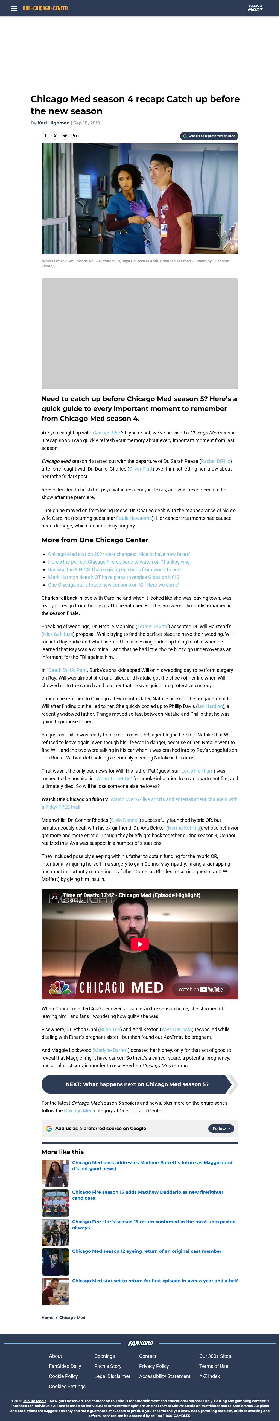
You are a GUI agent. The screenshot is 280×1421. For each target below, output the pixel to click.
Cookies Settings (67, 1386)
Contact (147, 1356)
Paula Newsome (134, 518)
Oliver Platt (141, 469)
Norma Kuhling (184, 828)
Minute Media (34, 1401)
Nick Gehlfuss (58, 634)
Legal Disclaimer (112, 1376)
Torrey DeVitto (152, 626)
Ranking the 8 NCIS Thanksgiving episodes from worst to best (115, 569)
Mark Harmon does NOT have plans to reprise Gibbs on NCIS (113, 577)
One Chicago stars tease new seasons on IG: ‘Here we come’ (113, 585)
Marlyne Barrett (111, 1050)
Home (48, 1317)
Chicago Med (78, 1110)
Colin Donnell (125, 820)
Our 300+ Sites (215, 1356)
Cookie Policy (63, 1376)
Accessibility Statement (165, 1376)
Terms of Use (213, 1366)
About (55, 1356)
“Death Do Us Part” (67, 670)
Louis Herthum (197, 771)
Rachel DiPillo (215, 461)
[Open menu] (14, 8)
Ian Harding (210, 706)
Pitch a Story (108, 1366)
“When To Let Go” (113, 778)
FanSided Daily (65, 1366)
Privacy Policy (154, 1366)
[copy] (75, 136)
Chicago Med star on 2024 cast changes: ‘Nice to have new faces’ (119, 554)
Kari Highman (54, 123)
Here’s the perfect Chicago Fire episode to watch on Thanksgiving (119, 562)
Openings (104, 1356)
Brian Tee (110, 1029)
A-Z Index (209, 1376)
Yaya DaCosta (176, 1029)
